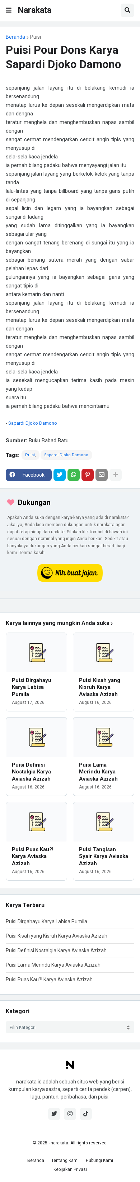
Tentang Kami (65, 1160)
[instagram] (70, 1114)
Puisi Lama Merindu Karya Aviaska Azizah (98, 772)
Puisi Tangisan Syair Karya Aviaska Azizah (103, 856)
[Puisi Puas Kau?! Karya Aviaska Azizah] (36, 822)
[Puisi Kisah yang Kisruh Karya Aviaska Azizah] (103, 652)
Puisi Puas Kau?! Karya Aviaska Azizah (32, 856)
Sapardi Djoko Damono (32, 423)
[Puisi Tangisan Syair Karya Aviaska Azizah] (103, 822)
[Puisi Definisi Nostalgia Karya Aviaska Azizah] (36, 737)
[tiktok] (86, 1114)
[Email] (101, 475)
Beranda (15, 36)
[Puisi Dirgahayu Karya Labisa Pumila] (36, 652)
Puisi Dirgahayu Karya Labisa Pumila (31, 687)
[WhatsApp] (73, 475)
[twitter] (54, 1114)
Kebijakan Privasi (70, 1169)
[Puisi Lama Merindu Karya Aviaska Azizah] (103, 737)
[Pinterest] (87, 475)
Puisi (35, 36)
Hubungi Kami (99, 1160)
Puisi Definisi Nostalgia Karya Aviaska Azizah (31, 772)
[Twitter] (59, 475)
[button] (8, 10)
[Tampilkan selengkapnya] (115, 475)
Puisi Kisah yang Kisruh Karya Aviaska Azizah (99, 687)
